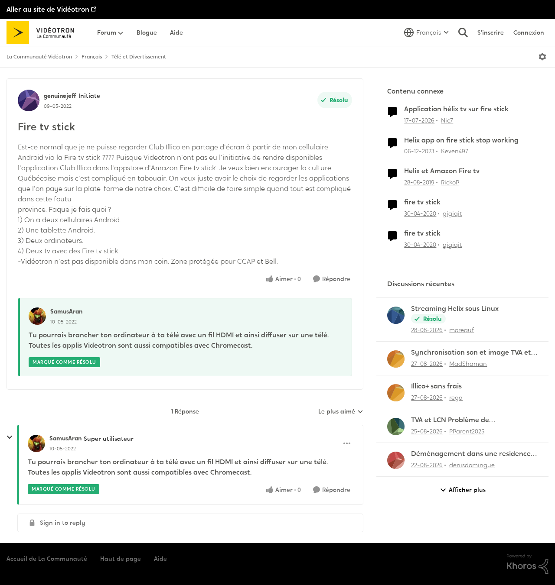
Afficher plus (467, 490)
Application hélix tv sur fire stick (456, 109)
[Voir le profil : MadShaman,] (396, 359)
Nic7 (447, 120)
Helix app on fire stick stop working (461, 140)
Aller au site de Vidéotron (48, 9)
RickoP (450, 182)
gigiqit (452, 213)
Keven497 (454, 151)
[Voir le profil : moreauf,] (396, 315)
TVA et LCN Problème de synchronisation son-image (456, 420)
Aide (160, 558)
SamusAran (66, 311)
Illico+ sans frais (436, 386)
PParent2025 (466, 431)
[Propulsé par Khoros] (527, 564)
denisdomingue (472, 465)
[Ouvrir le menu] (542, 57)
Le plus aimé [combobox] (340, 411)
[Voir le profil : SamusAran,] (37, 316)
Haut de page (120, 558)
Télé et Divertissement (138, 56)
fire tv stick (422, 202)
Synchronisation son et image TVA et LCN (471, 352)
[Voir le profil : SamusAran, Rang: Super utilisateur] (36, 443)
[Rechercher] (463, 32)
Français (92, 56)
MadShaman (468, 364)
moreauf (461, 330)
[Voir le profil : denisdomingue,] (396, 460)
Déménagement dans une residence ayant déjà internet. (471, 454)
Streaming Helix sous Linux (455, 308)
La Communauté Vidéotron (39, 56)
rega (456, 397)
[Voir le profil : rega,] (396, 392)
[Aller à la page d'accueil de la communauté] (43, 32)
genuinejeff (60, 96)
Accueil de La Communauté (47, 558)
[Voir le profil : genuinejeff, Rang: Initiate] (28, 100)
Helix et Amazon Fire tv (442, 171)
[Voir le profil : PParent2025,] (396, 426)
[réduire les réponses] (9, 437)
